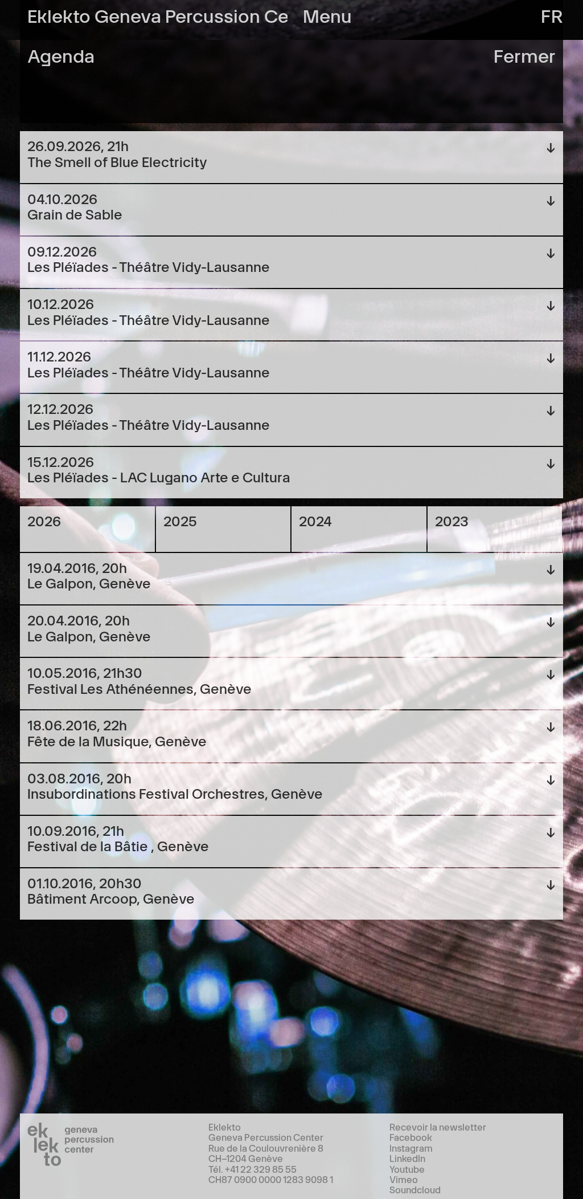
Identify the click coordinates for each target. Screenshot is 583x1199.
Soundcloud (415, 1189)
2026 (44, 520)
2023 (452, 520)
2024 (315, 520)
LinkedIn (407, 1158)
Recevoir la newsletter (437, 1126)
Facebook (410, 1137)
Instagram (411, 1147)
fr (552, 14)
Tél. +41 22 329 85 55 (252, 1169)
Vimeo (403, 1179)
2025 (180, 520)
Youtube (407, 1169)
